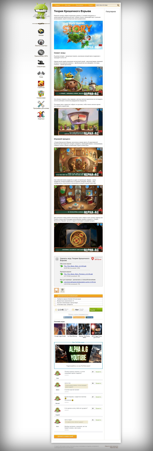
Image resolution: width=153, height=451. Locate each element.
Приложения (79, 5)
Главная (57, 5)
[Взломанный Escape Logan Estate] (60, 329)
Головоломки (41, 98)
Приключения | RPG (41, 56)
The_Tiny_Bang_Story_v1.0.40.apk (75, 266)
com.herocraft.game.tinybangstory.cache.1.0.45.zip (80, 282)
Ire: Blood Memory (72, 336)
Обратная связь (114, 447)
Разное (91, 5)
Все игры (67, 5)
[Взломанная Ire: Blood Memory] (72, 329)
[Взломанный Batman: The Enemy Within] (84, 329)
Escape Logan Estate (60, 336)
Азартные (41, 119)
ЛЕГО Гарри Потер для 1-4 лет (97, 337)
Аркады (41, 35)
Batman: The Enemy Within (84, 337)
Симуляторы (41, 66)
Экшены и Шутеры (41, 45)
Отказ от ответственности (111, 446)
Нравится (98, 371)
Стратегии (41, 87)
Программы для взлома (41, 108)
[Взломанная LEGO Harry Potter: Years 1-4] (97, 329)
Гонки (41, 77)
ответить (67, 375)
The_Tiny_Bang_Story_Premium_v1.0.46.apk (78, 274)
